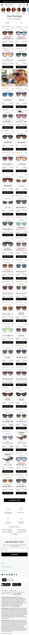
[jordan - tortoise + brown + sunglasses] (7, 308)
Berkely (18, 424)
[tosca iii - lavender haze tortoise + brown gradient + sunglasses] (21, 373)
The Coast (18, 124)
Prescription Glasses (22, 532)
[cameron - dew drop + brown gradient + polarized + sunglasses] (7, 158)
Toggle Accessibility (17, 594)
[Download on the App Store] (5, 584)
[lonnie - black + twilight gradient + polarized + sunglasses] (21, 94)
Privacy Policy (13, 590)
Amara (4, 424)
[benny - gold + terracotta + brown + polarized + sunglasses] (21, 180)
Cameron (4, 41)
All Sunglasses (14, 534)
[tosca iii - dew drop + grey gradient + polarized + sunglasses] (21, 352)
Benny (17, 189)
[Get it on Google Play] (16, 584)
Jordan (17, 253)
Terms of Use (4, 590)
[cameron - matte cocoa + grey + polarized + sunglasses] (21, 202)
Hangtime (4, 63)
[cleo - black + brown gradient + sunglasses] (21, 137)
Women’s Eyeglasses (7, 532)
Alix (17, 63)
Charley (18, 232)
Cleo (17, 145)
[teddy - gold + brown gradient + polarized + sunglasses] (21, 330)
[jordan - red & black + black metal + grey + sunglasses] (7, 287)
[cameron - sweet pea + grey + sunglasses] (7, 223)
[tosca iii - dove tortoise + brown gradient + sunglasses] (7, 373)
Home (10, 19)
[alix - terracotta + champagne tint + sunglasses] (21, 158)
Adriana (4, 402)
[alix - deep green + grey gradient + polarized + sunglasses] (21, 54)
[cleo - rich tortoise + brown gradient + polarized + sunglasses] (7, 180)
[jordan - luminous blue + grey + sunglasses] (21, 266)
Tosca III (18, 360)
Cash (17, 41)
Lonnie (17, 103)
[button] (2, 5)
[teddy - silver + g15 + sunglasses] (7, 352)
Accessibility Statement (7, 592)
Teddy (17, 338)
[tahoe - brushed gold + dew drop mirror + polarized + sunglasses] (7, 330)
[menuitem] (19, 5)
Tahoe (3, 338)
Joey (3, 124)
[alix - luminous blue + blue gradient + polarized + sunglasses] (7, 94)
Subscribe (14, 554)
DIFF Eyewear (9, 633)
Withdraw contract (5, 593)
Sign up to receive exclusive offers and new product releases (14, 545)
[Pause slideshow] (27, 1)
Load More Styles (14, 500)
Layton (4, 145)
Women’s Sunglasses (7, 530)
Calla (17, 446)
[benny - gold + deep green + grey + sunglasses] (7, 202)
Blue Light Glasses (21, 530)
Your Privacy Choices (19, 592)
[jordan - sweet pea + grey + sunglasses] (21, 287)
